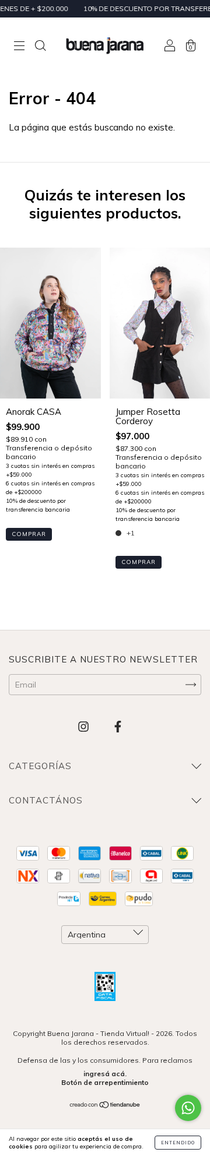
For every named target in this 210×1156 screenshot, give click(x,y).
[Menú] (19, 46)
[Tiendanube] (105, 1106)
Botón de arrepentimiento (105, 1082)
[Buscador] (40, 46)
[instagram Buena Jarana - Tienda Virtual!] (84, 726)
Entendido (178, 1143)
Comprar (29, 534)
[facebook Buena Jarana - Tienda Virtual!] (118, 726)
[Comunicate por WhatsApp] (188, 1108)
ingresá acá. (105, 1073)
